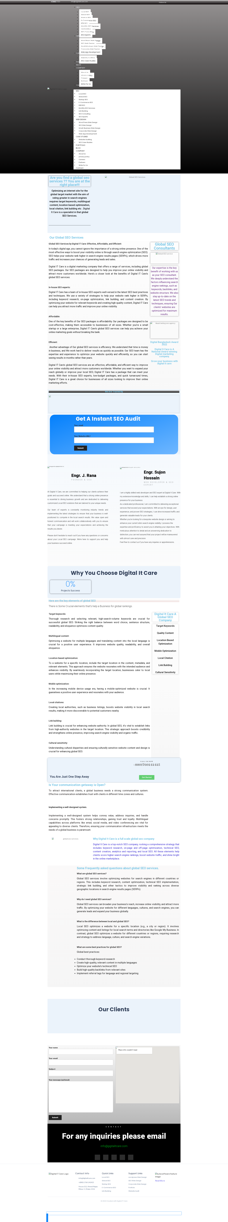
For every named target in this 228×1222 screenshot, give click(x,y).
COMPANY (80, 151)
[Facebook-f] (171, 2)
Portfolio (131, 1187)
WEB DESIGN (81, 119)
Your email (78, 425)
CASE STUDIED (82, 136)
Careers (82, 159)
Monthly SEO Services (87, 108)
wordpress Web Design (137, 1177)
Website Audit (133, 1191)
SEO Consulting (84, 114)
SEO (77, 91)
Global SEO (83, 97)
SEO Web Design (85, 125)
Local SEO (82, 94)
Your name (53, 1048)
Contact (79, 168)
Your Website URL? (82, 436)
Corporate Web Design (88, 131)
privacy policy (84, 157)
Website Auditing (85, 139)
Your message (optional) (59, 1080)
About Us (82, 154)
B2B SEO (82, 105)
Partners (82, 162)
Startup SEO (83, 99)
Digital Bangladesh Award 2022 (164, 343)
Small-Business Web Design (89, 128)
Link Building (83, 111)
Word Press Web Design (88, 122)
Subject (52, 1069)
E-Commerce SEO (86, 102)
